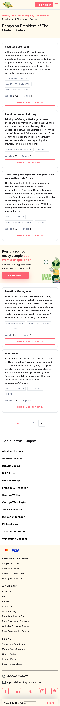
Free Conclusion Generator (16, 621)
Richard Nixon (10, 524)
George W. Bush (12, 495)
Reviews (6, 601)
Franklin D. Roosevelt (15, 487)
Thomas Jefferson (13, 531)
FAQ (4, 596)
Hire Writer (44, 5)
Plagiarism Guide (10, 563)
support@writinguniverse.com (25, 682)
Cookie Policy (9, 654)
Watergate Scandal (14, 538)
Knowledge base (15, 558)
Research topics (10, 568)
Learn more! (15, 275)
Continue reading (30, 102)
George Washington (14, 502)
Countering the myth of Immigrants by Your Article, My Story (29, 176)
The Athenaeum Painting (21, 114)
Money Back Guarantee (14, 649)
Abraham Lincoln (12, 451)
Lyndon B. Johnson (13, 517)
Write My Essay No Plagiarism (17, 626)
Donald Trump (11, 480)
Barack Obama (11, 466)
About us (7, 591)
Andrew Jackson (12, 458)
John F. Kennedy (12, 509)
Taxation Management (19, 291)
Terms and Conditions (13, 644)
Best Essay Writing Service (16, 631)
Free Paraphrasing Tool (14, 616)
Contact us (8, 606)
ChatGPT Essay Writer (13, 573)
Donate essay (9, 611)
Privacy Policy (9, 659)
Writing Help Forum (12, 578)
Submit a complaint (12, 664)
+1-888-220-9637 (17, 676)
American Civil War (17, 47)
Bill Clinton (8, 473)
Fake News (11, 353)
